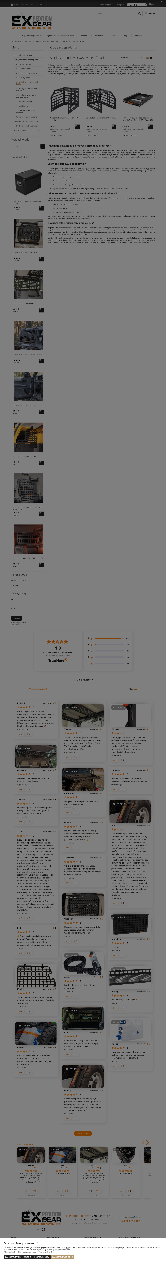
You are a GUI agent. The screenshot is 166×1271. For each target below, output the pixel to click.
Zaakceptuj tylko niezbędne (18, 1257)
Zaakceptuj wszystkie (62, 1257)
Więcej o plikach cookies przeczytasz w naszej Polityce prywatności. (28, 1252)
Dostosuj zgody (41, 1257)
